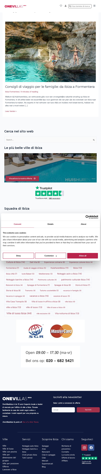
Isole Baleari (28, 274)
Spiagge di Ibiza (62, 285)
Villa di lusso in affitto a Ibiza (46, 301)
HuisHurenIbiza (59, 268)
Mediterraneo (46, 274)
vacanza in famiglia (72, 290)
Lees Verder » (11, 111)
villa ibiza (70, 302)
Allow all (82, 256)
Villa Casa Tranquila (16, 301)
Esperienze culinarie (54, 262)
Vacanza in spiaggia (15, 296)
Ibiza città (11, 274)
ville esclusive (43, 313)
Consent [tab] (17, 224)
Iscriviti (88, 409)
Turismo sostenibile (49, 290)
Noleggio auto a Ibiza (69, 273)
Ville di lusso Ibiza (19, 313)
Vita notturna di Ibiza (67, 313)
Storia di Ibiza (82, 285)
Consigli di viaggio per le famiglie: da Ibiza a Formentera (50, 87)
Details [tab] (51, 224)
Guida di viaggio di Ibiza (35, 268)
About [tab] (83, 224)
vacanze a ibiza (39, 296)
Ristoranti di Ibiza (14, 285)
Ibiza (77, 268)
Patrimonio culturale (47, 280)
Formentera (12, 268)
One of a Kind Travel (30, 422)
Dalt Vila (35, 262)
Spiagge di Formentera (38, 285)
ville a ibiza (13, 307)
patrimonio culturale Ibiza (75, 279)
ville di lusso (34, 307)
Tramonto (30, 290)
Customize (49, 256)
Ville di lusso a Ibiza (56, 307)
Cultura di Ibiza (15, 262)
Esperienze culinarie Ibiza (81, 262)
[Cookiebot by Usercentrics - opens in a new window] (87, 217)
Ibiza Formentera (12, 92)
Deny (18, 256)
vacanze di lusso (61, 296)
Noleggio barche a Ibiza (19, 279)
